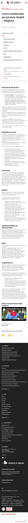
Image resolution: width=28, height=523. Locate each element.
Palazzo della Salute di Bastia (9, 380)
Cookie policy (16, 500)
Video (12, 502)
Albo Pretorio (5, 439)
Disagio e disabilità (6, 412)
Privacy (9, 500)
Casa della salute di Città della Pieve (10, 386)
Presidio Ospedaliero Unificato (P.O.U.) (11, 356)
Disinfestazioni (5, 414)
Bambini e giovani (6, 404)
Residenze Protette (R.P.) (8, 374)
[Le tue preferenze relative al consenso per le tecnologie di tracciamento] (25, 520)
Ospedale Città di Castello (8, 348)
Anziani (3, 402)
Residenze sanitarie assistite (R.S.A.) (10, 372)
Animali (3, 400)
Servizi (7, 8)
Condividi (5, 27)
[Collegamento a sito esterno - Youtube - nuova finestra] (3, 457)
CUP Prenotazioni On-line (8, 427)
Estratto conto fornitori (7, 433)
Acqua (3, 397)
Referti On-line (5, 425)
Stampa (13, 27)
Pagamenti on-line (6, 437)
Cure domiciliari (5, 408)
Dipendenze (4, 410)
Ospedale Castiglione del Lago (9, 360)
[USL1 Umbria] (14, 2)
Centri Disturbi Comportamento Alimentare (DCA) (14, 370)
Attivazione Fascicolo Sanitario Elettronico (12, 435)
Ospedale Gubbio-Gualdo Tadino (9, 352)
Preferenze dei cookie (20, 521)
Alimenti (4, 399)
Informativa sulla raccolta (9, 514)
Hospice (4, 368)
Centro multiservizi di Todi (8, 378)
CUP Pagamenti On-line (7, 429)
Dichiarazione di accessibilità (16, 505)
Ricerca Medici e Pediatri (8, 431)
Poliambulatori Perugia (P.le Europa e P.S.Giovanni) (14, 382)
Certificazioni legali (6, 406)
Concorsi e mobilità (6, 441)
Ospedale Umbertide (7, 350)
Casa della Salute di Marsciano (9, 376)
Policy (7, 502)
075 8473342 (8, 75)
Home (3, 8)
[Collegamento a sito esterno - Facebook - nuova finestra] (5, 457)
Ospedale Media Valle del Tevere (9, 354)
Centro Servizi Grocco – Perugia (9, 384)
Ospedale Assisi (5, 358)
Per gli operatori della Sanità (9, 496)
